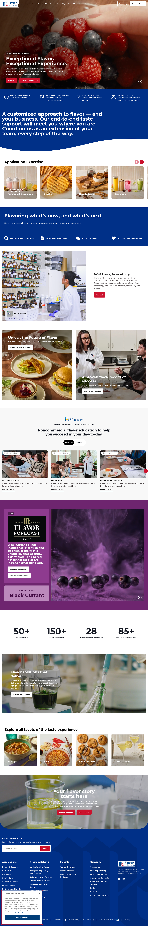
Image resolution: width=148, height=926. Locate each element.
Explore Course (8, 489)
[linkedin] (123, 878)
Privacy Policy (73, 920)
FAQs (92, 888)
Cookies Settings (22, 917)
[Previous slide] (137, 162)
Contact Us (95, 867)
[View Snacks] (56, 182)
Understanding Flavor (39, 867)
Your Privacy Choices (107, 920)
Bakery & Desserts (10, 867)
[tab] (68, 442)
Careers (93, 892)
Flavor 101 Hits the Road (111, 481)
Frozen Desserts (9, 885)
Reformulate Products (40, 881)
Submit (45, 848)
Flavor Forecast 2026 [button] (29, 81)
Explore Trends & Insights (20, 347)
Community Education (100, 878)
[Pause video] (140, 81)
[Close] (39, 893)
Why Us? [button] (11, 81)
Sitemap (127, 920)
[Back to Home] (10, 3)
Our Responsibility (98, 871)
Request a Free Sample (19, 575)
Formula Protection (98, 874)
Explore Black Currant (18, 569)
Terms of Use (58, 920)
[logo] (132, 864)
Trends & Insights (68, 867)
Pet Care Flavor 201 (11, 481)
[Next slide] (142, 162)
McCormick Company (100, 895)
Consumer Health (10, 882)
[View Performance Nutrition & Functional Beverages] (20, 182)
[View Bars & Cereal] (92, 182)
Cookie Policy (88, 920)
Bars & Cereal (8, 871)
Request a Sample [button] (66, 812)
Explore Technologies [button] (21, 694)
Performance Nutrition (12, 889)
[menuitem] (38, 3)
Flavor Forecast (67, 871)
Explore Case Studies (92, 391)
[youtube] (119, 878)
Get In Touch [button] (84, 812)
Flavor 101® (56, 481)
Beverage (6, 874)
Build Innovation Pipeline (41, 877)
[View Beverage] (127, 182)
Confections (7, 878)
